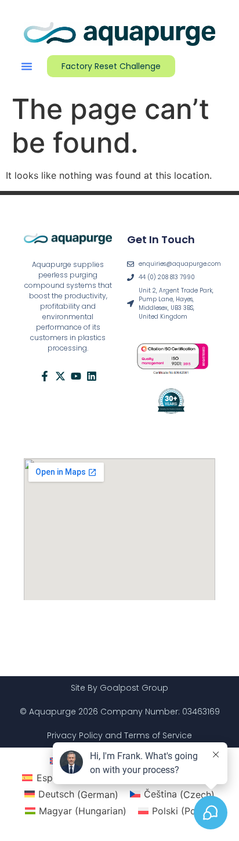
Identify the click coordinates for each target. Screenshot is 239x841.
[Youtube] (76, 376)
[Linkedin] (91, 376)
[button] (26, 66)
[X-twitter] (60, 376)
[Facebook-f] (44, 376)
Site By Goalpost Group (119, 688)
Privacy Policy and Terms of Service (119, 735)
